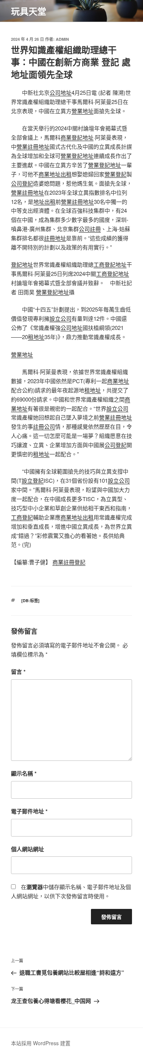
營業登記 (115, 174)
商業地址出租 (55, 174)
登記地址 (22, 264)
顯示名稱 (24, 773)
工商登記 (22, 517)
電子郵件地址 (29, 811)
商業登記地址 (77, 137)
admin (62, 39)
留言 (18, 672)
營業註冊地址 (33, 146)
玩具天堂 (28, 11)
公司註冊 (90, 229)
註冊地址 (55, 238)
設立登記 (33, 480)
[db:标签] (30, 600)
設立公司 (61, 318)
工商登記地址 (110, 264)
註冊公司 (44, 426)
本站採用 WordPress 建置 (40, 1043)
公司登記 (22, 183)
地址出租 (44, 201)
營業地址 (83, 111)
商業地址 (118, 381)
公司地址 (61, 92)
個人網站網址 (27, 849)
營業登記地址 (77, 155)
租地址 (36, 337)
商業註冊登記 (68, 562)
